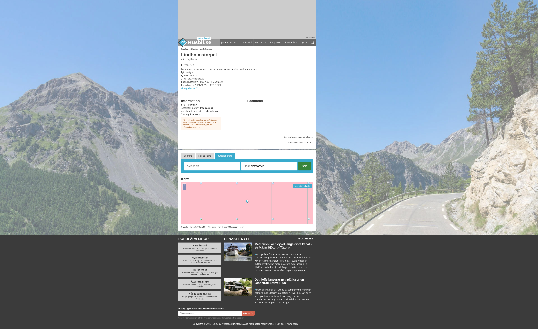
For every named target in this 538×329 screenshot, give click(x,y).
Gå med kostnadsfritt (259, 197)
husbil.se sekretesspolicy (294, 191)
